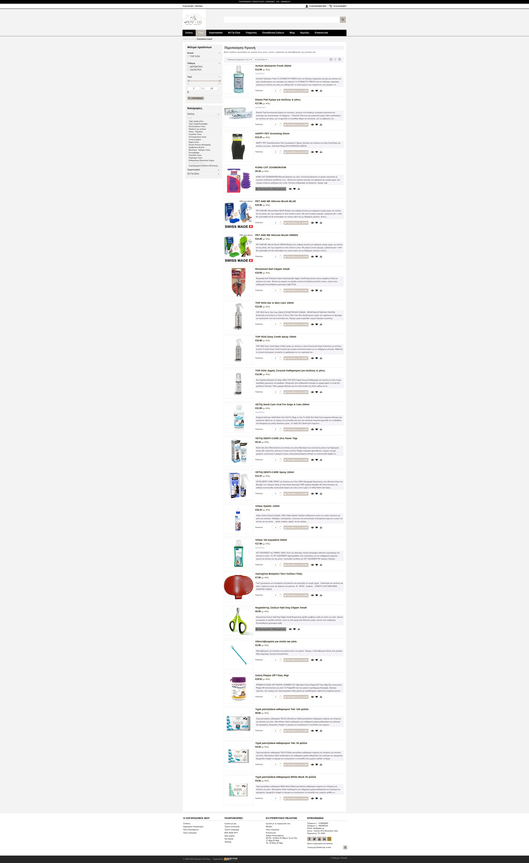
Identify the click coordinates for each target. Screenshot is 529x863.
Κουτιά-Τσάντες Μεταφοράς (200, 145)
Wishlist (269, 827)
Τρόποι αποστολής (232, 827)
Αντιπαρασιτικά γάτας (197, 137)
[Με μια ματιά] (312, 91)
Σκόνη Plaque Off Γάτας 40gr (272, 675)
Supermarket (215, 33)
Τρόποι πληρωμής (232, 830)
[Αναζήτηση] (343, 20)
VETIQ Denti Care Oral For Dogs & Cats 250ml (282, 404)
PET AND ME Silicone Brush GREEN (276, 235)
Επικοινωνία (321, 33)
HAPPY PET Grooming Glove (272, 133)
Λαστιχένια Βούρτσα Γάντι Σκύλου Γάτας (278, 573)
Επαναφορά (197, 98)
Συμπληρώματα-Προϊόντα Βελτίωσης (203, 166)
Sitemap (228, 842)
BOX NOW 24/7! (231, 833)
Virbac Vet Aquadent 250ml (271, 540)
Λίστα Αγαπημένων (191, 830)
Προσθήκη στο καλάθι (297, 91)
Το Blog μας (188, 6)
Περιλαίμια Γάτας (195, 158)
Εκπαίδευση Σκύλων (273, 33)
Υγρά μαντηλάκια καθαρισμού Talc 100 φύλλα (281, 709)
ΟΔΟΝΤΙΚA (195, 70)
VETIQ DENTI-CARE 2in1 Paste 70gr (276, 438)
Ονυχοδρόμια (194, 153)
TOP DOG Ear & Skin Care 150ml (274, 302)
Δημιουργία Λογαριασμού (193, 827)
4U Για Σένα (234, 33)
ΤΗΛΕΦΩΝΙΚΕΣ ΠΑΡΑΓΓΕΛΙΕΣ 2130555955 (257, 2)
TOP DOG (195, 56)
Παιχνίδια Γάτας (195, 155)
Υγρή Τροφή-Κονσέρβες (198, 124)
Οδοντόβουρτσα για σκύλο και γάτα (276, 641)
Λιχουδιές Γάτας (195, 134)
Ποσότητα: (259, 91)
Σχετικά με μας (230, 824)
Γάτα (200, 33)
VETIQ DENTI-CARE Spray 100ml (274, 472)
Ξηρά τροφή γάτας (196, 121)
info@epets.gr (318, 828)
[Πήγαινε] (345, 847)
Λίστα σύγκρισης (190, 833)
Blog (292, 33)
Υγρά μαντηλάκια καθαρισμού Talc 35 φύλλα (281, 743)
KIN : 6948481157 (283, 2)
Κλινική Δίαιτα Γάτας (197, 126)
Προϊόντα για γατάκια (197, 129)
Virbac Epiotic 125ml (267, 506)
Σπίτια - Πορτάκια (196, 132)
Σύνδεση (186, 824)
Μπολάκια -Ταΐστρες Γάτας (199, 150)
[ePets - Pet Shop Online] (194, 19)
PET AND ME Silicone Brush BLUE (275, 201)
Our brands (229, 839)
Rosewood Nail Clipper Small (272, 269)
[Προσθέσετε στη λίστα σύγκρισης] (321, 91)
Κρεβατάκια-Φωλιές (196, 147)
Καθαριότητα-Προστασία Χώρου (201, 160)
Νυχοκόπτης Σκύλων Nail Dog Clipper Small (281, 607)
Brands (199, 6)
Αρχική (185, 39)
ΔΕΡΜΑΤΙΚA (196, 67)
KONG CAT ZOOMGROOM (270, 167)
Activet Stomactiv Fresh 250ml (273, 65)
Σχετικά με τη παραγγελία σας (278, 824)
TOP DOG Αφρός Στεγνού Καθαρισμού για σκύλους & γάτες (290, 370)
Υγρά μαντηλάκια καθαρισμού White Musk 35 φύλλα (285, 777)
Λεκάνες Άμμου (195, 139)
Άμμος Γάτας (194, 142)
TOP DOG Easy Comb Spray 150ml (275, 336)
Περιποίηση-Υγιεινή (196, 163)
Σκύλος (189, 33)
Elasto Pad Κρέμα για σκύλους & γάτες (278, 99)
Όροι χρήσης (230, 836)
